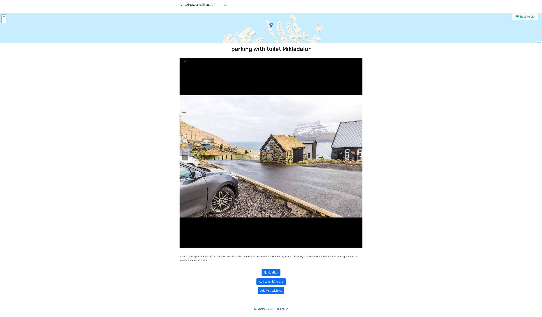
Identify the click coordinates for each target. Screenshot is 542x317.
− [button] (4, 21)
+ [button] (4, 16)
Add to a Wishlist (271, 290)
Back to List (527, 16)
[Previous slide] (185, 157)
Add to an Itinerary (271, 281)
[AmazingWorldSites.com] (225, 5)
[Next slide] (357, 157)
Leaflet (539, 42)
